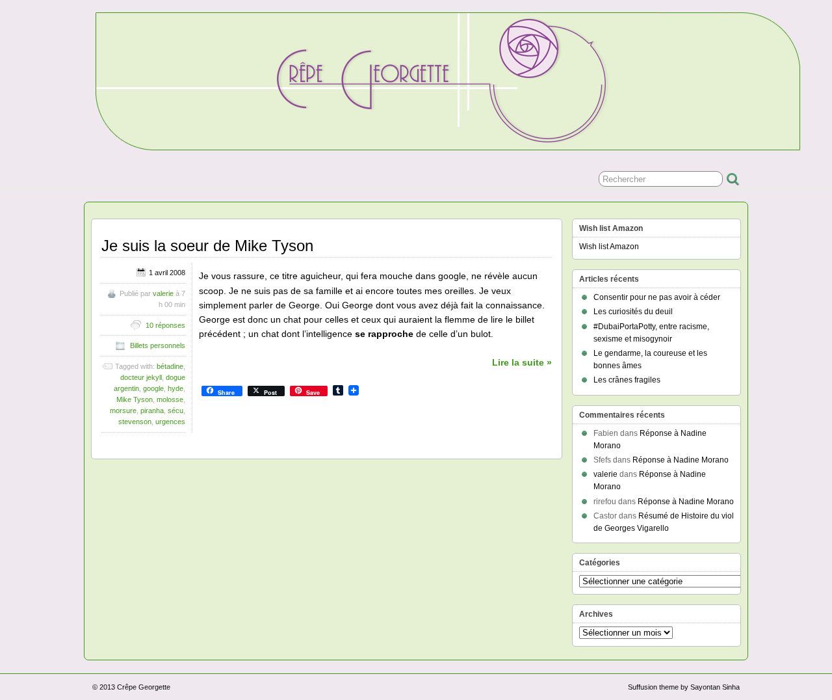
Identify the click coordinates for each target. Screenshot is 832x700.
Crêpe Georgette (143, 687)
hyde (175, 388)
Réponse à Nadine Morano (680, 459)
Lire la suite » (522, 362)
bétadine (170, 366)
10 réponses (165, 325)
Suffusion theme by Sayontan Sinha (684, 687)
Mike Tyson (134, 399)
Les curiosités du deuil (633, 311)
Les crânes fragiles (626, 379)
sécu (175, 410)
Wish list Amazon (609, 246)
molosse (170, 399)
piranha (152, 410)
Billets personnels (157, 345)
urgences (170, 421)
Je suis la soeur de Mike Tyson (207, 245)
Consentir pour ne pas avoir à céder (656, 297)
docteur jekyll (141, 377)
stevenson (134, 421)
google (153, 388)
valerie (163, 293)
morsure (123, 410)
